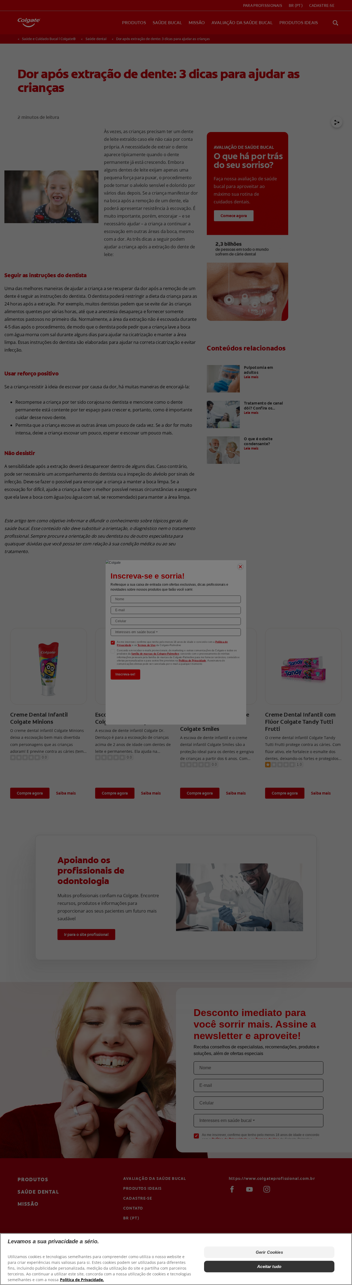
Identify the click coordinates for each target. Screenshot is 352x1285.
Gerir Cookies (269, 1252)
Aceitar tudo (269, 1266)
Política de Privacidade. (82, 1279)
